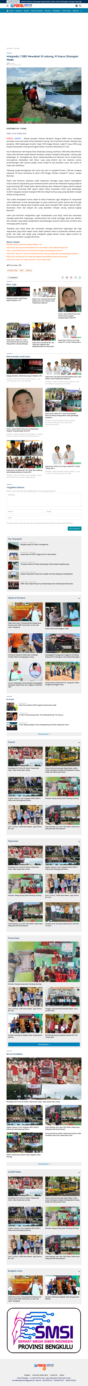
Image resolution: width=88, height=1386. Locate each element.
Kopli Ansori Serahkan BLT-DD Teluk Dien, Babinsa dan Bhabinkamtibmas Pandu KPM (37, 257)
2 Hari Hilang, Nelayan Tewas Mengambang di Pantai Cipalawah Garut (44, 725)
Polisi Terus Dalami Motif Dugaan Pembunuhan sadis (37, 705)
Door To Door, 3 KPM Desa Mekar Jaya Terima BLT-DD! (25, 828)
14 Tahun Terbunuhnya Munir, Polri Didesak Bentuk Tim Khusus (41, 715)
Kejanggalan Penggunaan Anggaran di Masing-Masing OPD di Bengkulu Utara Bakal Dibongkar (62, 656)
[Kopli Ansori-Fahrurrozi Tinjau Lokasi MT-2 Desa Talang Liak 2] (69, 330)
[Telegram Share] (75, 277)
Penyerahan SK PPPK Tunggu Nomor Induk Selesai (38, 554)
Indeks (62, 1375)
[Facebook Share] (62, 277)
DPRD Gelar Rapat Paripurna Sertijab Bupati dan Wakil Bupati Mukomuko (46, 584)
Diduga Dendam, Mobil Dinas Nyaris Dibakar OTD (24, 244)
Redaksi (27, 1375)
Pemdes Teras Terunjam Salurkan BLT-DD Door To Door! (62, 925)
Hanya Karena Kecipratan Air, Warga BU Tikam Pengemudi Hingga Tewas (62, 684)
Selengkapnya (43, 734)
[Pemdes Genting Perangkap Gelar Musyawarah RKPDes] (25, 1023)
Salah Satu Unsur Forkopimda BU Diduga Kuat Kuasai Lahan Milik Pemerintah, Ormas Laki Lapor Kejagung (24, 625)
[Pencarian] (80, 6)
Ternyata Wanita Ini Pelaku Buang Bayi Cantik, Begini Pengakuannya (44, 564)
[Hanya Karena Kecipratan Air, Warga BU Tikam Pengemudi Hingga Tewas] (62, 671)
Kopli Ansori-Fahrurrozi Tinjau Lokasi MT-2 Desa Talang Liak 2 (29, 260)
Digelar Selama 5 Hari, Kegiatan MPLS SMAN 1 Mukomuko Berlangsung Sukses (24, 799)
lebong (9, 53)
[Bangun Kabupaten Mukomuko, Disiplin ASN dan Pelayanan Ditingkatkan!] (13, 575)
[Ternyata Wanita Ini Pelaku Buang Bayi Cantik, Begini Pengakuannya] (13, 566)
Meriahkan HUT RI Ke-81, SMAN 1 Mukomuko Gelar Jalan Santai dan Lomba (23, 769)
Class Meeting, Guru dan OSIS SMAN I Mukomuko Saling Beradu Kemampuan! (62, 828)
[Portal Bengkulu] (21, 5)
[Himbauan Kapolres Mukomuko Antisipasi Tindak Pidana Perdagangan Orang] (25, 643)
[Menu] (8, 6)
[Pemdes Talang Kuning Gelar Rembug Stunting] (62, 786)
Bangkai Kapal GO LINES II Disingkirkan (34, 545)
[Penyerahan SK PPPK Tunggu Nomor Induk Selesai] (13, 556)
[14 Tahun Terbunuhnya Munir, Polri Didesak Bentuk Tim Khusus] (12, 716)
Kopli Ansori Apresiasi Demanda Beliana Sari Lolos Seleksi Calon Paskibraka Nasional (37, 248)
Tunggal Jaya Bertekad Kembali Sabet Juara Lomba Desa (61, 1010)
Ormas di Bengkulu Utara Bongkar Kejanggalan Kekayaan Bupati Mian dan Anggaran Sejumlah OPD (25, 685)
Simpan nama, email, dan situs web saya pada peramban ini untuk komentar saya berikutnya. (40, 523)
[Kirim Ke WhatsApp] (79, 277)
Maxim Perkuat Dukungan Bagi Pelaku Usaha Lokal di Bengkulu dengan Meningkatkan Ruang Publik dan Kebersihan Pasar (62, 770)
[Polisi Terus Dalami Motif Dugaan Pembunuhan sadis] (12, 707)
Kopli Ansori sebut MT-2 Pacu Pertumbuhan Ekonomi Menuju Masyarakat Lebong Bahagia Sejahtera (42, 254)
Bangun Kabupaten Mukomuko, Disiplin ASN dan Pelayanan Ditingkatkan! (46, 574)
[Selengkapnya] (79, 598)
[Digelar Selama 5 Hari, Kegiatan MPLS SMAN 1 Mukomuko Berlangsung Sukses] (25, 786)
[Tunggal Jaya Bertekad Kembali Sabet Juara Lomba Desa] (62, 997)
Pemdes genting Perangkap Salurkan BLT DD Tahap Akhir (61, 1036)
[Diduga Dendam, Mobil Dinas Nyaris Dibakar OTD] (18, 291)
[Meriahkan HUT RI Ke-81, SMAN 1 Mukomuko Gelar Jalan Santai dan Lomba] (25, 756)
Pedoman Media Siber (40, 1375)
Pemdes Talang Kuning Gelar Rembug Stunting (62, 798)
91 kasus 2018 (12, 270)
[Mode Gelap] (76, 6)
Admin (13, 63)
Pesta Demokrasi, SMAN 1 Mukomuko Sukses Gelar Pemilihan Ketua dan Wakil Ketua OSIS (63, 1134)
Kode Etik (53, 1375)
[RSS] (44, 1369)
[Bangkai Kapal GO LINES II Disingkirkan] (13, 546)
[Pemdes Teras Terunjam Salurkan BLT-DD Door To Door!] (62, 912)
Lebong (28, 270)
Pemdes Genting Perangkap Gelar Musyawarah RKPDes (25, 1036)
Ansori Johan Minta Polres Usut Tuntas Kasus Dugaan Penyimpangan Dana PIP (35, 251)
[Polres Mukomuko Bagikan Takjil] (62, 614)
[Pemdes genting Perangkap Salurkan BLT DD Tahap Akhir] (62, 1023)
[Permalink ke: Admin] (8, 64)
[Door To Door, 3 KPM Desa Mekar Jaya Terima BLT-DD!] (25, 815)
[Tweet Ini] (67, 277)
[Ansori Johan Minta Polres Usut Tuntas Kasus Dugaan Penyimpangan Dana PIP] (69, 299)
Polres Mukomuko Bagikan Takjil (57, 629)
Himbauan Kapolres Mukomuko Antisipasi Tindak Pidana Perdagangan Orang (23, 656)
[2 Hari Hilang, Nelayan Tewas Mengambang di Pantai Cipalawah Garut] (12, 726)
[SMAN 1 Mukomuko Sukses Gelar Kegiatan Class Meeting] (25, 1142)
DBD (21, 270)
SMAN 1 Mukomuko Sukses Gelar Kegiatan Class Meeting (24, 1156)
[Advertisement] (44, 29)
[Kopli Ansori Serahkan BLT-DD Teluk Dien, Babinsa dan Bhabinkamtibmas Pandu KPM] (44, 332)
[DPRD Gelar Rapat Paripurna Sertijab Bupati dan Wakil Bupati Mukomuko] (13, 585)
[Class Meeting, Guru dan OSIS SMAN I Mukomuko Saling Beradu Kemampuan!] (62, 815)
